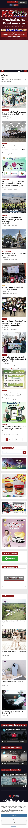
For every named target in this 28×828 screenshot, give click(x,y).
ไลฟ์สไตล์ (4, 601)
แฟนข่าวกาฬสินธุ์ (10, 34)
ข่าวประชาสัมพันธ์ (5, 109)
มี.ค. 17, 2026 (6, 152)
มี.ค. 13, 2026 (6, 188)
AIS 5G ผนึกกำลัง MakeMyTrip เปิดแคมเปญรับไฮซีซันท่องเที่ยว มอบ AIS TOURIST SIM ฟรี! (14, 359)
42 (17, 439)
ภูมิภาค (3, 285)
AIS (8, 36)
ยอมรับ (14, 815)
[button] (26, 804)
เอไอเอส (11, 36)
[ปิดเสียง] (23, 741)
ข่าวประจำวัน (17, 36)
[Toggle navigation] (18, 71)
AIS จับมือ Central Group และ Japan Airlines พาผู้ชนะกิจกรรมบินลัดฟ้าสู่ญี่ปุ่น (13, 220)
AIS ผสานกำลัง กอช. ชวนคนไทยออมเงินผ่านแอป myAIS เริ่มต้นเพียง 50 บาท (14, 429)
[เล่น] (2, 741)
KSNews (3, 34)
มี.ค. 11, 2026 (6, 223)
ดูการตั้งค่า (14, 823)
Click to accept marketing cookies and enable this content (14, 578)
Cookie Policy (13, 826)
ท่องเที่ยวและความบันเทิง (6, 251)
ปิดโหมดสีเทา (22, 2)
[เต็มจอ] (25, 741)
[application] (14, 735)
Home (2, 77)
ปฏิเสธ (14, 819)
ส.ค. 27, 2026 (6, 625)
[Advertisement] (14, 55)
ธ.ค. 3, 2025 (6, 327)
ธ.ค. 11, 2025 (6, 257)
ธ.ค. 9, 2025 (6, 291)
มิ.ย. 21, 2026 (6, 116)
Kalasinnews (22, 34)
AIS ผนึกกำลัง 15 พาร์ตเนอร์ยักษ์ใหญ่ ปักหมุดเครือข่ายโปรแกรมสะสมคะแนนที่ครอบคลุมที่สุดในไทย (14, 323)
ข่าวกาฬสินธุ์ (16, 34)
